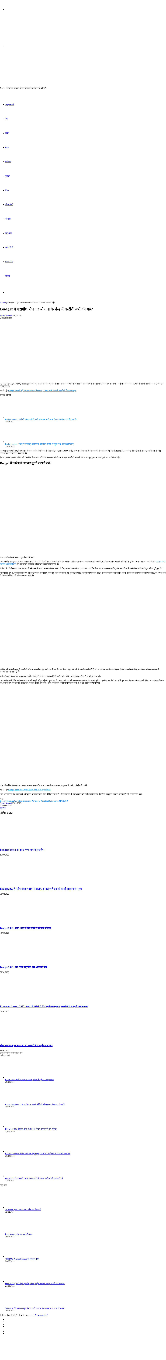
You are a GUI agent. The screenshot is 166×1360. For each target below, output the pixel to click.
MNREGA (63, 801)
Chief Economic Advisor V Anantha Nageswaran (38, 801)
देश (6, 119)
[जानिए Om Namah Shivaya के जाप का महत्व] (19, 1256)
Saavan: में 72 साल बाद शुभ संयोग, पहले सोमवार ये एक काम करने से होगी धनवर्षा (35, 1308)
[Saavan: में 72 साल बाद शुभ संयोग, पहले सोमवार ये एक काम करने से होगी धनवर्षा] (19, 1306)
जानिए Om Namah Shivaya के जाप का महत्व (22, 1259)
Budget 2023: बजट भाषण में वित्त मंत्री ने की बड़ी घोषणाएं (29, 790)
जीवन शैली (9, 204)
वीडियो (7, 276)
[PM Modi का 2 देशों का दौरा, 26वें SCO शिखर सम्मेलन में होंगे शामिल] (19, 1127)
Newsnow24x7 (41, 1315)
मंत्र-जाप (8, 233)
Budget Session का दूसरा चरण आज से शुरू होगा (22, 849)
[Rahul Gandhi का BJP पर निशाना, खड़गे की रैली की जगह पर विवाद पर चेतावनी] (19, 1102)
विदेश (7, 133)
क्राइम (7, 176)
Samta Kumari (6, 315)
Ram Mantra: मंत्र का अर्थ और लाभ (18, 1234)
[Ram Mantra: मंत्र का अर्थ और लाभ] (19, 1232)
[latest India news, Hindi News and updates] (17, 29)
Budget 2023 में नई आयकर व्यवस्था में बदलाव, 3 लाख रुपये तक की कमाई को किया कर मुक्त (42, 390)
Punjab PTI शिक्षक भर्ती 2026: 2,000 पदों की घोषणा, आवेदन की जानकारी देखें (34, 1178)
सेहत (7, 147)
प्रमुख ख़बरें (9, 104)
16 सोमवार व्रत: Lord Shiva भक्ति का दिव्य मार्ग (23, 1209)
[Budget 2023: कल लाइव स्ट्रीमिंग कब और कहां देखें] (25, 962)
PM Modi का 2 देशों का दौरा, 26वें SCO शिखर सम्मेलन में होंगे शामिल (31, 1129)
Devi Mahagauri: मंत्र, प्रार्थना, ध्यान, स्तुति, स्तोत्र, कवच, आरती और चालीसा (35, 1283)
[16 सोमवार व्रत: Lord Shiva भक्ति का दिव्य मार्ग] (19, 1207)
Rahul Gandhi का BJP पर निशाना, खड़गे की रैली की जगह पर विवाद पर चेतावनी (35, 1104)
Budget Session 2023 (8, 801)
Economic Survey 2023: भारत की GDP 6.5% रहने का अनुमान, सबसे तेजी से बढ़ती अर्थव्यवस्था (44, 1006)
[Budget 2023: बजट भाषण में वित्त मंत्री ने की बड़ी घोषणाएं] (25, 923)
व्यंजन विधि (9, 262)
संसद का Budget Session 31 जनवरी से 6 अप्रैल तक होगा (26, 1045)
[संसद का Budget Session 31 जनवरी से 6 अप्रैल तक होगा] (25, 1040)
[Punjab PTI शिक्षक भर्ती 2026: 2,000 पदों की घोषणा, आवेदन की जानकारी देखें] (19, 1176)
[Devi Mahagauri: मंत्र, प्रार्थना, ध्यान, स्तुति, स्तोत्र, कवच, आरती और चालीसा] (19, 1281)
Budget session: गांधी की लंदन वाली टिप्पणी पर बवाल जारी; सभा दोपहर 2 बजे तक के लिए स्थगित (41, 419)
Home (2, 303)
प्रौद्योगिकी (9, 247)
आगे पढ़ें (3, 808)
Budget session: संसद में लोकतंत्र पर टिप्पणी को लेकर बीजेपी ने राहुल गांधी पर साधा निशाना (39, 444)
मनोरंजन (8, 162)
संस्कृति (8, 219)
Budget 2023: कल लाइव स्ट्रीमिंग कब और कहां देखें (23, 967)
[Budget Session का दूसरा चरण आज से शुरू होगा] (25, 845)
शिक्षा (7, 190)
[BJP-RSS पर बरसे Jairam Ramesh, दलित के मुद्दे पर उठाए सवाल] (19, 1077)
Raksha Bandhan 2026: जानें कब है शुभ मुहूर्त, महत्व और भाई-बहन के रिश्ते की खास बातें (37, 1154)
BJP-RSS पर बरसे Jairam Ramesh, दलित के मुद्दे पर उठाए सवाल (29, 1080)
